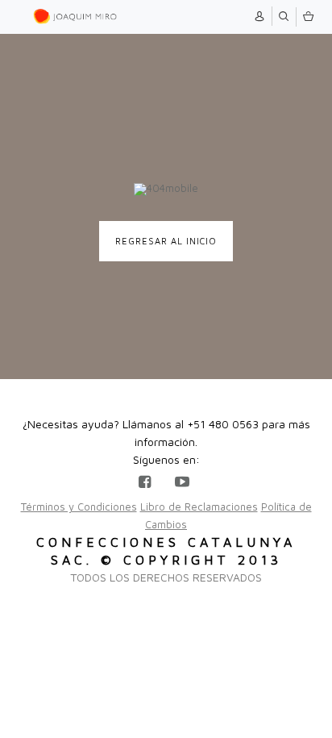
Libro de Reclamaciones (199, 506)
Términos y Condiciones (79, 506)
